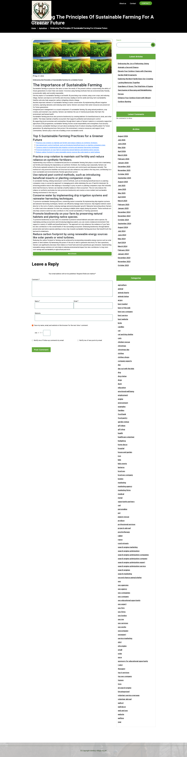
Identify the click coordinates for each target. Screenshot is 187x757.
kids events (122, 464)
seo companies (124, 593)
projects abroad (124, 528)
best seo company (125, 312)
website (121, 714)
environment (123, 403)
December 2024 (124, 212)
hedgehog (122, 441)
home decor (122, 445)
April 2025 (122, 197)
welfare (121, 718)
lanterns (121, 467)
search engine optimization (128, 551)
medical (121, 494)
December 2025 (124, 167)
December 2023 (124, 258)
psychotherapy (124, 532)
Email (76, 301)
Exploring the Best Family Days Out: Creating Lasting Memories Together (135, 81)
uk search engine (124, 688)
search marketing (125, 574)
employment (123, 395)
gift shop (121, 429)
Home (33, 28)
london (120, 479)
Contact (133, 3)
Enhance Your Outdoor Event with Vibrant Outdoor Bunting (134, 100)
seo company (123, 597)
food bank (122, 414)
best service (123, 315)
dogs (120, 380)
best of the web (124, 308)
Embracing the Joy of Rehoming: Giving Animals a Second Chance (133, 65)
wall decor (122, 707)
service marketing (125, 638)
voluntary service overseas (128, 695)
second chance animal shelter (130, 578)
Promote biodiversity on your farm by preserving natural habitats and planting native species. (67, 150)
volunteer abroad (124, 699)
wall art (121, 703)
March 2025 (122, 201)
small (120, 650)
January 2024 (123, 254)
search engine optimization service (132, 566)
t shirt (120, 665)
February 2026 (123, 159)
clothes (121, 353)
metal (120, 498)
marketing (122, 483)
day (119, 365)
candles (121, 327)
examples (122, 407)
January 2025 (123, 208)
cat (119, 331)
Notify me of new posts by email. (90, 340)
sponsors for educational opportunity (133, 661)
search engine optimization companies (133, 555)
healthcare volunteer (126, 437)
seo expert (122, 604)
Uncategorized (123, 692)
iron (119, 456)
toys (119, 684)
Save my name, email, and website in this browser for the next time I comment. (61, 325)
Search (118, 40)
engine (120, 399)
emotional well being (126, 391)
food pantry (122, 418)
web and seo (123, 711)
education (122, 388)
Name (37, 301)
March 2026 (122, 155)
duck (120, 384)
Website (38, 313)
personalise (122, 509)
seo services (123, 623)
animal (120, 289)
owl (119, 505)
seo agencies (123, 585)
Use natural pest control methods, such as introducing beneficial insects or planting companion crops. (70, 145)
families (121, 410)
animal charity (123, 293)
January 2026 (123, 163)
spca (120, 657)
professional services (126, 524)
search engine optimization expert (131, 562)
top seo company (125, 676)
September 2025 (124, 178)
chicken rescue (124, 342)
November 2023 (124, 262)
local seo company (125, 475)
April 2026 (122, 151)
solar (120, 654)
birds (120, 323)
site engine (122, 646)
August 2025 (123, 182)
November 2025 (124, 170)
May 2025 (121, 193)
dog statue (122, 376)
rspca (120, 540)
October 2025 (123, 174)
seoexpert (122, 635)
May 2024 (121, 239)
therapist (121, 669)
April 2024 (122, 243)
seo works (122, 627)
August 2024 (123, 227)
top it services (123, 673)
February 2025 (123, 205)
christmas (122, 346)
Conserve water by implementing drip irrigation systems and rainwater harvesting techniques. (67, 147)
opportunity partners (126, 502)
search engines (124, 570)
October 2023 (123, 265)
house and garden (125, 452)
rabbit (120, 536)
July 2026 (121, 140)
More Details (72, 253)
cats (119, 338)
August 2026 (123, 136)
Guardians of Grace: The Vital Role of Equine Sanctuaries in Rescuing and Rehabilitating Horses (135, 90)
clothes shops (123, 357)
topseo (121, 680)
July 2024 (121, 231)
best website (123, 319)
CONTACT (146, 3)
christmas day (123, 350)
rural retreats (123, 543)
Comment (36, 279)
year (119, 722)
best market (123, 304)
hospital (121, 448)
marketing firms (124, 490)
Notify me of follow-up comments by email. (49, 340)
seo (119, 581)
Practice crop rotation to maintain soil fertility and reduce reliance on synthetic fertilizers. (67, 143)
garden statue (123, 422)
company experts (125, 361)
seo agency (122, 589)
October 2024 (123, 220)
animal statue (123, 296)
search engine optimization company (132, 559)
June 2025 (122, 189)
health (120, 433)
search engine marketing (128, 547)
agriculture (43, 28)
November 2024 (124, 216)
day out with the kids (126, 369)
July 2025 (121, 186)
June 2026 (122, 144)
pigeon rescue (123, 517)
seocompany (123, 631)
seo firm (121, 608)
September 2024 (124, 224)
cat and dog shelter (125, 334)
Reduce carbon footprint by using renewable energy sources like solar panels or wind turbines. (68, 152)
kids (119, 460)
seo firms (122, 612)
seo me (121, 619)
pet (119, 513)
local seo (121, 471)
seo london (122, 616)
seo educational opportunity (129, 600)
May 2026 (121, 148)
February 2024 (123, 250)
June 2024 (122, 235)
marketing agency (125, 486)
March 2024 (122, 246)
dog (119, 372)
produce (121, 521)
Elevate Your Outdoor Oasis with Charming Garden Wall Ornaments (135, 73)
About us (122, 3)
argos (120, 300)
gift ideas (121, 426)
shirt (120, 642)
